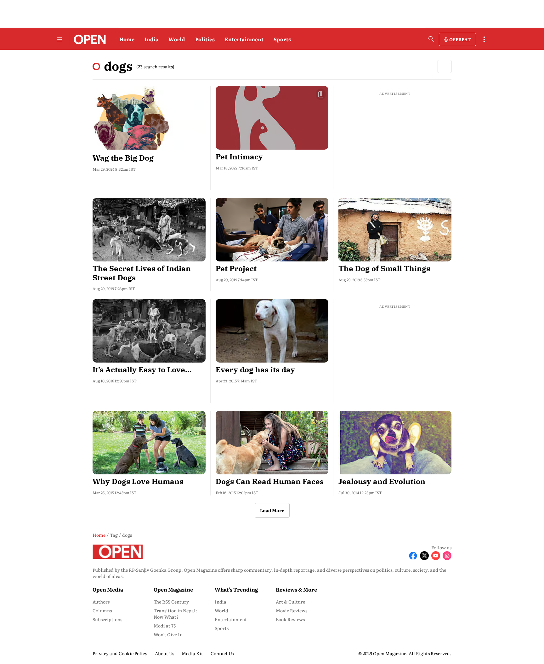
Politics (205, 39)
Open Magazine (173, 589)
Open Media (108, 589)
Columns (102, 610)
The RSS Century (171, 601)
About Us (164, 653)
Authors (101, 601)
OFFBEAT (460, 39)
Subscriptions (107, 619)
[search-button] (431, 39)
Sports (282, 39)
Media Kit (192, 653)
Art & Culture (290, 601)
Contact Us (222, 653)
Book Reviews (290, 619)
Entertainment (244, 39)
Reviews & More (296, 589)
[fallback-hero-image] (149, 118)
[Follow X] (424, 555)
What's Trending (236, 589)
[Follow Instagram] (447, 555)
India (151, 39)
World (176, 39)
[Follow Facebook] (413, 555)
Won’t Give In (168, 634)
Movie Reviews (291, 610)
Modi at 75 (165, 625)
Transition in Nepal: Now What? (175, 613)
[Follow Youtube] (435, 555)
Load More (272, 510)
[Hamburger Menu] (59, 39)
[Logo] (88, 39)
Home (126, 39)
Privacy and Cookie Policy (120, 653)
